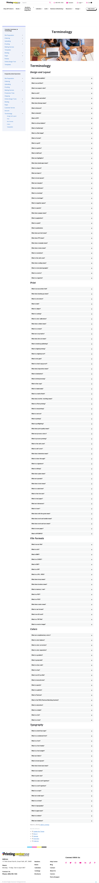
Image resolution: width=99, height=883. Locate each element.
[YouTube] (80, 863)
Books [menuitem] (17, 8)
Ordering (7, 38)
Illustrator (36, 839)
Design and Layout (11, 116)
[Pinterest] (94, 863)
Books (36, 864)
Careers (52, 874)
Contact (52, 868)
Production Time (9, 93)
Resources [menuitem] (69, 8)
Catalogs (37, 871)
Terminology (8, 113)
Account (7, 110)
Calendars (38, 868)
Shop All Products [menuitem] (8, 8)
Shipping (7, 96)
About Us (53, 871)
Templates (8, 50)
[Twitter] (70, 863)
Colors (8, 124)
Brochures (38, 874)
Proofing (7, 44)
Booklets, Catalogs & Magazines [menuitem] (27, 9)
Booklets (37, 861)
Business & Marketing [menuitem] (56, 8)
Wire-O (35, 834)
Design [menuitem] (77, 8)
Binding (7, 53)
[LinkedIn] (85, 863)
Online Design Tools (10, 99)
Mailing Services (9, 47)
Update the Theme (38, 831)
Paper (6, 56)
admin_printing (44, 825)
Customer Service (10, 108)
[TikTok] (90, 863)
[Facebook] (66, 863)
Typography (10, 127)
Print (8, 119)
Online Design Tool (10, 61)
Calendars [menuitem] (38, 8)
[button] (50, 2)
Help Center (54, 861)
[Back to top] (96, 882)
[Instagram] (75, 863)
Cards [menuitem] (45, 8)
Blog (51, 864)
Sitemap (35, 836)
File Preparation (9, 35)
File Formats (10, 121)
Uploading (8, 41)
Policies (7, 59)
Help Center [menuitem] (91, 8)
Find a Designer (55, 877)
